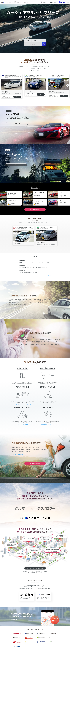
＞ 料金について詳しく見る (22, 424)
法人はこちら (55, 2)
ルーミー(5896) (17, 243)
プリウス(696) (29, 91)
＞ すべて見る (48, 275)
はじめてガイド (46, 2)
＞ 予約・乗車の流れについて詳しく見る (22, 404)
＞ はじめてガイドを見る (17, 454)
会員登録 (63, 2)
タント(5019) (52, 91)
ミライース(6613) (41, 242)
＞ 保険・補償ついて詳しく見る (47, 424)
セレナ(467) (5, 92)
